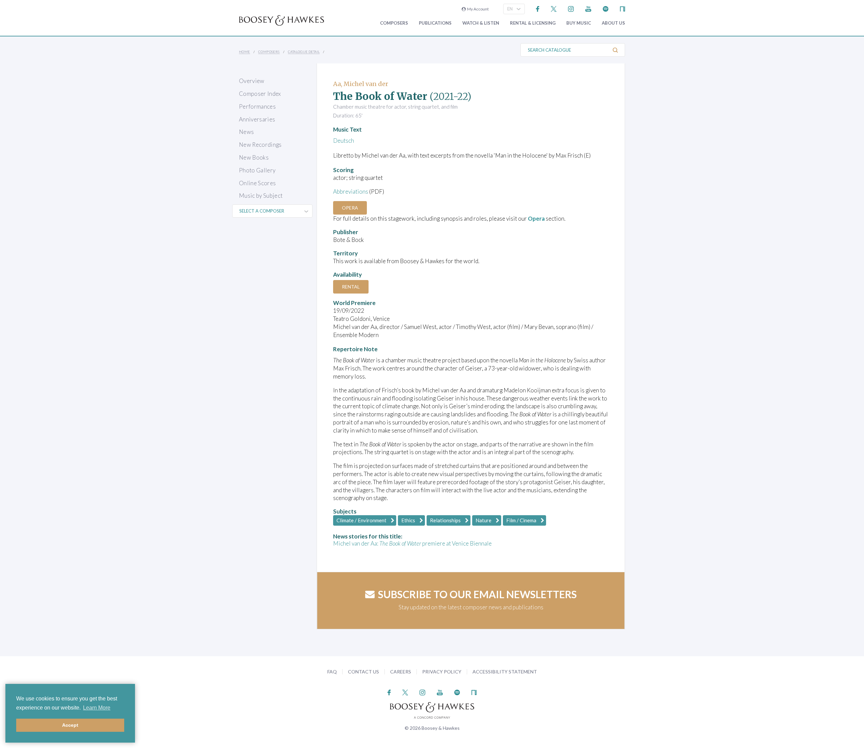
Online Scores (257, 183)
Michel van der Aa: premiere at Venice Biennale (412, 543)
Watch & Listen (480, 23)
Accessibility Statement (505, 671)
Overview (252, 80)
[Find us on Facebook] (538, 8)
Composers (394, 23)
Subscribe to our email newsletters (477, 594)
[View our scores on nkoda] (622, 8)
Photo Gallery (257, 170)
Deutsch (343, 140)
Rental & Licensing (533, 23)
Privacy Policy (441, 671)
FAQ (332, 671)
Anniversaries (257, 119)
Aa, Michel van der (360, 84)
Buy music (578, 23)
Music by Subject (260, 195)
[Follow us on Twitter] (554, 8)
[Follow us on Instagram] (571, 8)
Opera (350, 208)
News (246, 131)
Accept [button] (70, 725)
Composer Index (260, 93)
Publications (435, 23)
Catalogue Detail (304, 52)
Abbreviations (350, 191)
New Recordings (260, 144)
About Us (613, 23)
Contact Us (363, 671)
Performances (257, 106)
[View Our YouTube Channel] (588, 8)
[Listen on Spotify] (606, 8)
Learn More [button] (96, 708)
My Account (477, 8)
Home (244, 52)
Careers (400, 671)
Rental (351, 286)
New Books (254, 157)
